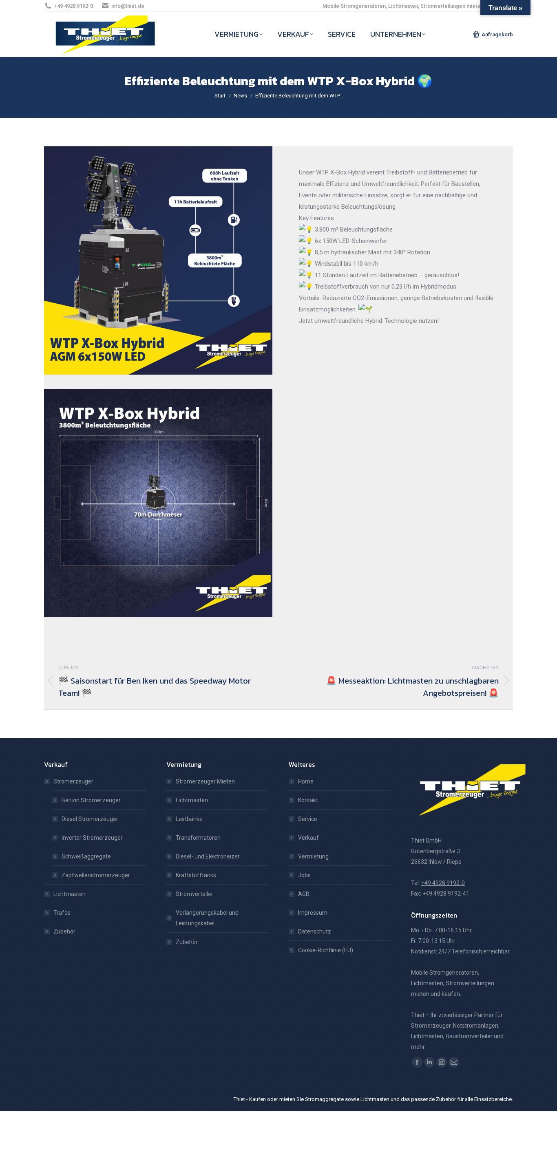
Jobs (304, 875)
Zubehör (64, 931)
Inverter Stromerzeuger (92, 837)
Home (306, 781)
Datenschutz (314, 931)
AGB (303, 894)
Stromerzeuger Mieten (205, 781)
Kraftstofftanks (196, 875)
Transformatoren (198, 837)
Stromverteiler (194, 894)
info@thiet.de (127, 6)
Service (307, 819)
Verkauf (308, 837)
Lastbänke (189, 819)
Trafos (62, 912)
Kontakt (308, 800)
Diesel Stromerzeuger (90, 819)
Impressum (312, 912)
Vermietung (313, 856)
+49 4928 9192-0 (73, 6)
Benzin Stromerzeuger (91, 800)
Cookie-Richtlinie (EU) (325, 950)
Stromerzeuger (73, 781)
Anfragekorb (497, 34)
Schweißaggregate (86, 856)
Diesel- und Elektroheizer (208, 856)
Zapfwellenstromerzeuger (96, 875)
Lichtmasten (69, 894)
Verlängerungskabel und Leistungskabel (207, 918)
